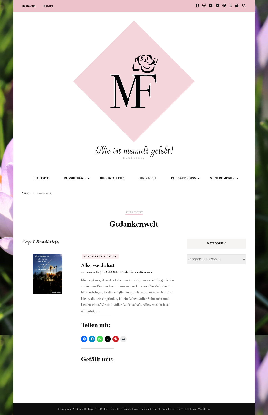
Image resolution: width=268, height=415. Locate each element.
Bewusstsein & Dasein (100, 256)
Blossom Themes (166, 409)
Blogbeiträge (75, 178)
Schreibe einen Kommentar (139, 272)
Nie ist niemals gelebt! (134, 150)
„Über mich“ (148, 178)
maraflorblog (93, 272)
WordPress (204, 409)
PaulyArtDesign (183, 178)
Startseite (42, 178)
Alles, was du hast (97, 265)
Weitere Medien (222, 178)
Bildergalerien (112, 178)
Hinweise (48, 6)
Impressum (28, 6)
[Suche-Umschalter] (244, 6)
